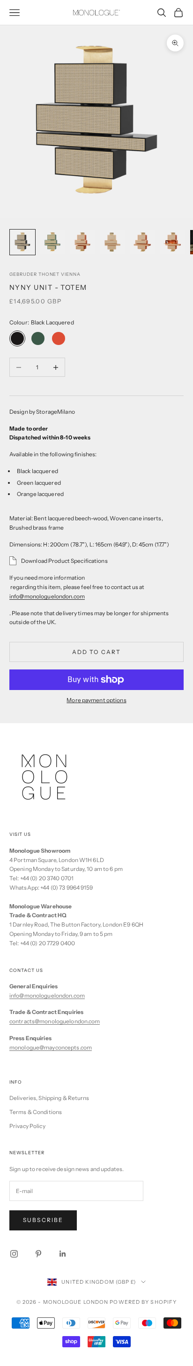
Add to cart (96, 651)
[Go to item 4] (112, 242)
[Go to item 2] (52, 242)
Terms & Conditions (35, 1111)
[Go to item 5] (142, 242)
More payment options (96, 700)
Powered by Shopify (143, 1302)
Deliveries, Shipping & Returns (49, 1097)
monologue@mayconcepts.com (50, 1047)
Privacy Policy (27, 1125)
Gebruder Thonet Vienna (45, 274)
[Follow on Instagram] (14, 1253)
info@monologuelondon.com (47, 995)
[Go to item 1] (22, 242)
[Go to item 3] (82, 242)
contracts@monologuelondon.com (54, 1021)
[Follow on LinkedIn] (62, 1253)
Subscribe (43, 1219)
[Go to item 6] (172, 242)
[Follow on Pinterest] (38, 1253)
